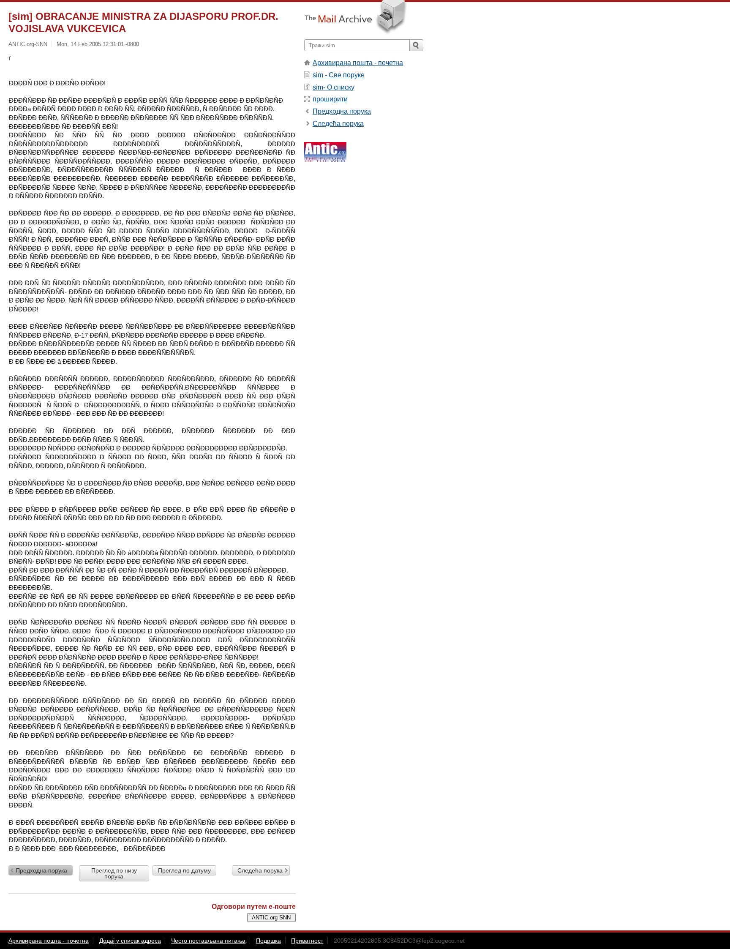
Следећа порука (260, 870)
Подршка (268, 940)
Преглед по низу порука (114, 873)
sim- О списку (333, 87)
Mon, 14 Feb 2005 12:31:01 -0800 (98, 44)
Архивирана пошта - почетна (358, 62)
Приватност (307, 940)
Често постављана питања (208, 940)
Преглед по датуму (184, 870)
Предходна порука (41, 870)
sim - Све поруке (339, 75)
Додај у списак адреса (130, 940)
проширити (330, 99)
